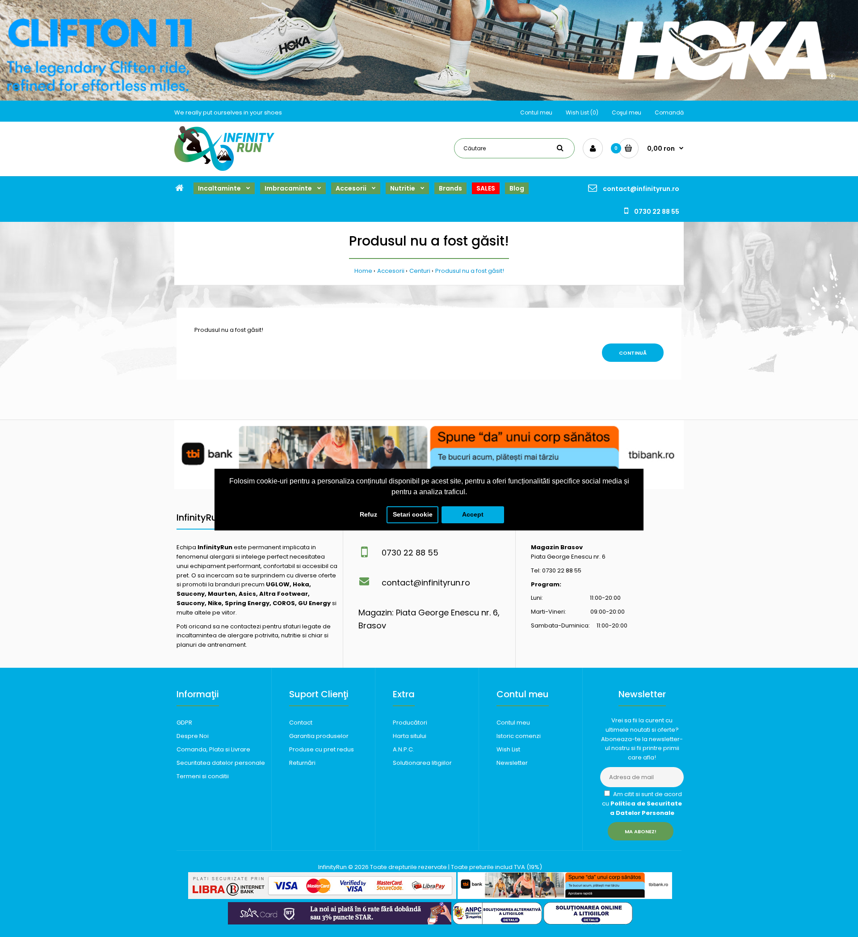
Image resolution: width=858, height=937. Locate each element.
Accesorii (390, 271)
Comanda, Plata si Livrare (213, 749)
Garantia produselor (319, 736)
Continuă (633, 352)
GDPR (184, 722)
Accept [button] (473, 514)
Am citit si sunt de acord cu (642, 803)
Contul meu (536, 112)
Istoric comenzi (518, 736)
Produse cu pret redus (321, 749)
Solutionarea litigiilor (422, 763)
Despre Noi (193, 736)
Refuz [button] (368, 514)
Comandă (669, 112)
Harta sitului (409, 736)
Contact (300, 722)
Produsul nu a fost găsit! (469, 271)
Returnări (302, 763)
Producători (410, 722)
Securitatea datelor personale (221, 763)
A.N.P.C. (403, 749)
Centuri (419, 271)
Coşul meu (626, 112)
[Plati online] (322, 897)
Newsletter (512, 763)
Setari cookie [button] (413, 514)
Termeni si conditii (203, 776)
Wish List (508, 749)
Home (363, 271)
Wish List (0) (582, 112)
